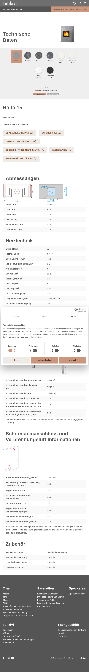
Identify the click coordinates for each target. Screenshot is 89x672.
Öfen (6, 588)
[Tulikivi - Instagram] (8, 658)
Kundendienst (43, 606)
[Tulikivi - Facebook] (4, 658)
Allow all (72, 360)
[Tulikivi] (12, 3)
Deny (16, 360)
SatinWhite (61, 62)
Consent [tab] (15, 317)
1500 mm (38, 90)
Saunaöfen (45, 588)
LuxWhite (39, 77)
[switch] (33, 350)
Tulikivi (8, 625)
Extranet (62, 636)
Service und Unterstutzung (15, 612)
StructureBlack (50, 77)
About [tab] (73, 317)
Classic (16, 61)
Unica (50, 61)
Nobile (38, 61)
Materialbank (9, 642)
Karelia (6, 594)
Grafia (27, 61)
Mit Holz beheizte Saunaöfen (50, 597)
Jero (5, 597)
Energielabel (59, 150)
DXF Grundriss (49, 133)
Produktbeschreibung (12, 9)
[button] (80, 3)
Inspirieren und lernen (13, 609)
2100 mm (53, 90)
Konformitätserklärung (19, 159)
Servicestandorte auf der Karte (72, 630)
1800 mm (45, 90)
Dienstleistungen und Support (51, 603)
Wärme (6, 633)
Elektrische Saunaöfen (47, 594)
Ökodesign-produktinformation (23, 150)
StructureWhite (72, 62)
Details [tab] (44, 317)
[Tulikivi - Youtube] (12, 658)
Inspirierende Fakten (46, 600)
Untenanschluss (39, 94)
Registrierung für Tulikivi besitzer (18, 615)
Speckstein (77, 588)
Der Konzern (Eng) (11, 636)
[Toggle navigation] (85, 3)
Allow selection (44, 360)
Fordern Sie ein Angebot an (70, 9)
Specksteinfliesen (77, 594)
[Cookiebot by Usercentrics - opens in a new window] (76, 310)
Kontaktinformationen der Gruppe (18, 639)
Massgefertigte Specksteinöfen (17, 606)
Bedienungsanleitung (17, 133)
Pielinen (6, 603)
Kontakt (61, 633)
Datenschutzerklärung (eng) (62, 658)
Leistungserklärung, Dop (20, 141)
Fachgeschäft (68, 625)
